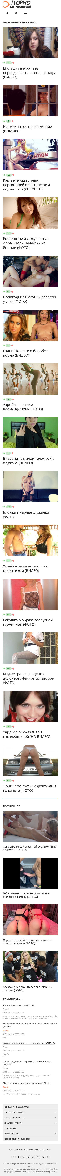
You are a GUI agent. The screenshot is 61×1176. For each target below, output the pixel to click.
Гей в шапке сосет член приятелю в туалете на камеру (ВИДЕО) (26, 894)
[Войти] (7, 13)
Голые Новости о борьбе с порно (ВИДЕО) (25, 353)
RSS (48, 1149)
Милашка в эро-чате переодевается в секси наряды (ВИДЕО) (29, 72)
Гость (5, 1087)
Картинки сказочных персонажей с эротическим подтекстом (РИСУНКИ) (26, 185)
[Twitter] (28, 1157)
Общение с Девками (16, 1106)
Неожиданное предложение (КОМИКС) (27, 128)
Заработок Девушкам (17, 1139)
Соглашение (15, 1149)
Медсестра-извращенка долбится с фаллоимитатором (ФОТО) (29, 678)
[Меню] (25, 13)
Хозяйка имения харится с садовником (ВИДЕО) (25, 568)
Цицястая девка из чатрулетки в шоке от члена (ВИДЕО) (27, 1063)
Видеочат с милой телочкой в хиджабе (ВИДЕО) (28, 460)
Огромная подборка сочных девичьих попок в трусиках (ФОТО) (28, 941)
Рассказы (10, 1128)
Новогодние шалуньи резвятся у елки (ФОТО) (30, 299)
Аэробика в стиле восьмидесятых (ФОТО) (23, 406)
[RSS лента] (47, 1157)
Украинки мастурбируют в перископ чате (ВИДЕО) (29, 1043)
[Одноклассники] (33, 1157)
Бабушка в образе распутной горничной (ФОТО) (28, 622)
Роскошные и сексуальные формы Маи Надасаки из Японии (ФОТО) (25, 243)
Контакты (40, 1149)
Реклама (28, 1149)
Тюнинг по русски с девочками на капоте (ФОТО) (29, 788)
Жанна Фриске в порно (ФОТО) (18, 1005)
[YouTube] (43, 1157)
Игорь (6, 1030)
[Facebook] (18, 1157)
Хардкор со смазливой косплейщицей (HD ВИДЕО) (26, 734)
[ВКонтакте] (23, 1157)
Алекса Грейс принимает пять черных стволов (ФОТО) (27, 988)
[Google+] (38, 1157)
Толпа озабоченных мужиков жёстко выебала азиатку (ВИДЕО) (30, 1025)
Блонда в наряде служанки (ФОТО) (26, 514)
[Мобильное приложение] (13, 1157)
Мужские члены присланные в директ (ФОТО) (26, 1082)
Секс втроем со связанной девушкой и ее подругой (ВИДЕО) (29, 848)
